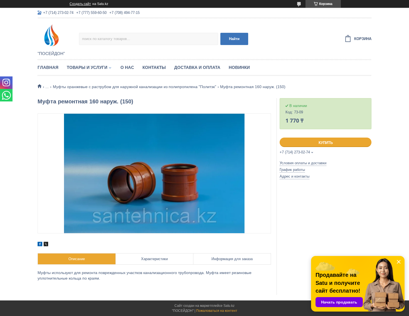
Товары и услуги (87, 67)
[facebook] (40, 245)
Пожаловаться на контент (216, 311)
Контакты (154, 67)
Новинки (239, 67)
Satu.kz (229, 306)
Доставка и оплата (197, 67)
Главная (48, 67)
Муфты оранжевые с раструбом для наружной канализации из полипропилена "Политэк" (134, 86)
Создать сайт (80, 4)
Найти (234, 39)
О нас (127, 67)
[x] (46, 245)
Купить (326, 143)
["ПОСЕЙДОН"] (58, 35)
